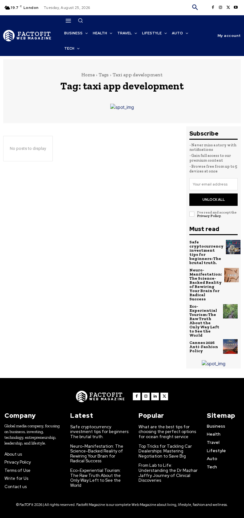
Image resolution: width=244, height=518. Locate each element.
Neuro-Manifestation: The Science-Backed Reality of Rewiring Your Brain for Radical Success (205, 284)
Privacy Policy (208, 216)
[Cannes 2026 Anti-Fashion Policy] (230, 346)
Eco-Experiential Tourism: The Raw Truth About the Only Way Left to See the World (204, 321)
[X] (228, 7)
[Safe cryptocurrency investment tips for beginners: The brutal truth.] (233, 247)
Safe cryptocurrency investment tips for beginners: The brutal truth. (206, 252)
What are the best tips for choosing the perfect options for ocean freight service (167, 431)
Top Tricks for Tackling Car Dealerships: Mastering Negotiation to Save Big (165, 451)
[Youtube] (236, 7)
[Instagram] (220, 7)
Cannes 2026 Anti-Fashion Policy (203, 346)
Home (88, 75)
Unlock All (213, 199)
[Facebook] (213, 7)
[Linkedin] (155, 396)
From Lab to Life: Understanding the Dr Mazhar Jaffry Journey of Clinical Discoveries (168, 473)
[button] (195, 7)
